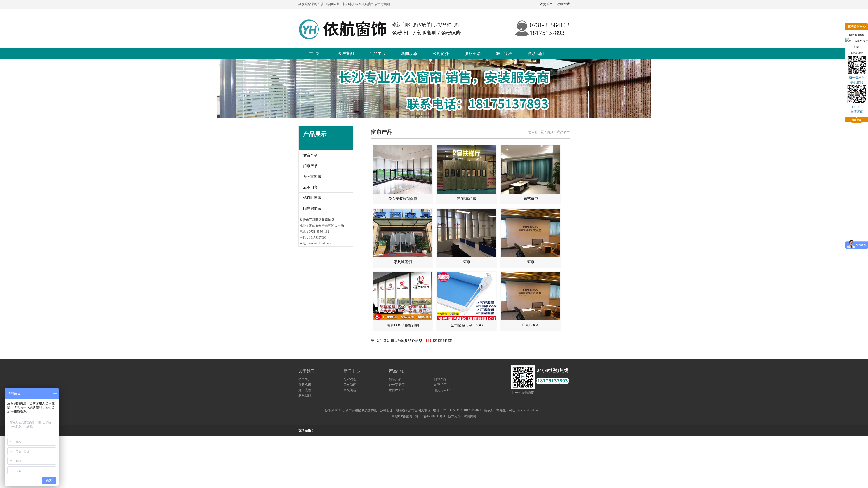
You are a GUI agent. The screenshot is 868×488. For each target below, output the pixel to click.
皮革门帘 (310, 187)
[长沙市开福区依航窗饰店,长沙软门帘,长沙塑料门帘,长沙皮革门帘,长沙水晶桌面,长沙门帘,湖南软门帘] (384, 12)
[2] (435, 341)
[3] (440, 341)
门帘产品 (310, 166)
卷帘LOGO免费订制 (403, 325)
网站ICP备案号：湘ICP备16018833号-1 (418, 416)
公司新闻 (350, 384)
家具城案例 (403, 262)
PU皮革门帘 (466, 199)
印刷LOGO (531, 325)
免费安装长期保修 (402, 199)
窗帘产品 (310, 155)
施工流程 (504, 53)
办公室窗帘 (312, 176)
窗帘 (466, 262)
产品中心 (377, 53)
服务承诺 (472, 53)
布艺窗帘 (531, 199)
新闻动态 (409, 53)
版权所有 (331, 410)
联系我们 (536, 53)
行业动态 (350, 379)
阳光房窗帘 (312, 208)
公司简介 (441, 53)
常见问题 (350, 390)
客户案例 (346, 53)
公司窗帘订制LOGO (467, 325)
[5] (450, 341)
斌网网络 (470, 416)
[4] (445, 341)
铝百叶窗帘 (312, 198)
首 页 (314, 53)
